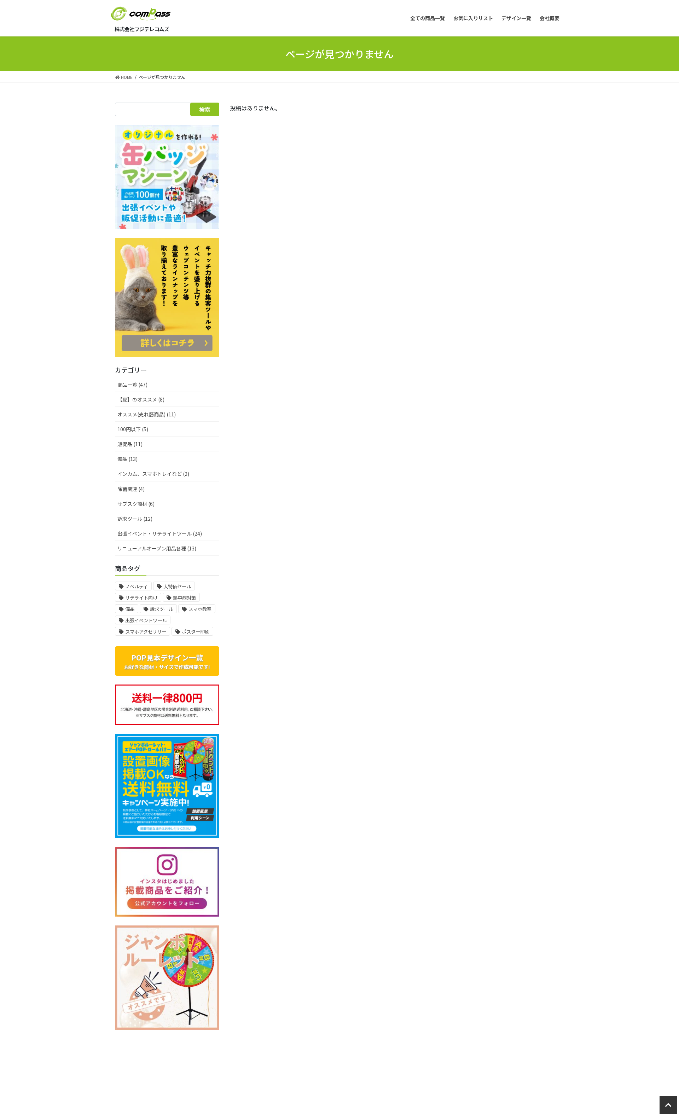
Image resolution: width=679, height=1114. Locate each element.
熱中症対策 (184, 597)
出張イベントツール (146, 620)
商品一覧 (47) (132, 384)
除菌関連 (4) (131, 488)
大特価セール (177, 586)
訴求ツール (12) (134, 518)
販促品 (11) (130, 444)
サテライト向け (141, 597)
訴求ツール (161, 609)
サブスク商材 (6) (136, 503)
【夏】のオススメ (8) (140, 399)
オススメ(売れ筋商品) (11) (146, 414)
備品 (129, 609)
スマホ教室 (199, 609)
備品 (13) (127, 458)
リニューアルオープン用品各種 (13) (156, 548)
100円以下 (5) (132, 429)
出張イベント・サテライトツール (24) (159, 533)
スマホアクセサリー (145, 631)
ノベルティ (136, 586)
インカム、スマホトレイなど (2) (153, 473)
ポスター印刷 (195, 631)
